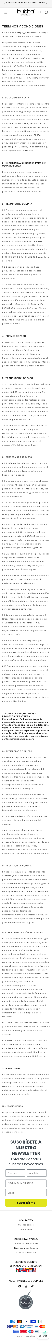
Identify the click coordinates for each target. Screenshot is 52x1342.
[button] (6, 12)
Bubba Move (26, 1229)
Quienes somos (26, 1225)
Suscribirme (26, 1203)
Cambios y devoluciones (26, 1243)
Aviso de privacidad (26, 1252)
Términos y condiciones (26, 1248)
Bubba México (29, 1337)
